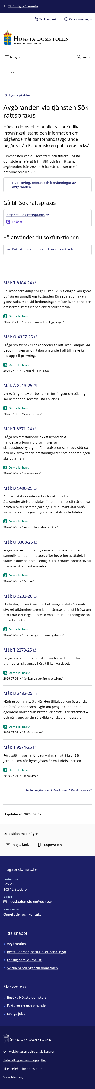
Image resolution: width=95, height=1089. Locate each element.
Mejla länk (21, 844)
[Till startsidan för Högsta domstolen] (36, 37)
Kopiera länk (54, 845)
